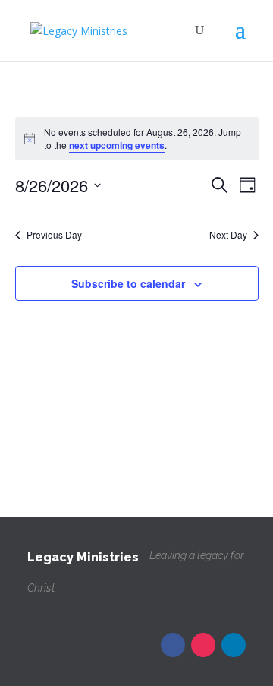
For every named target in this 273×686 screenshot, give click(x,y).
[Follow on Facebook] (173, 645)
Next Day (228, 235)
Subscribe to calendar (128, 283)
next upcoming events (117, 145)
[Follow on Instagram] (203, 645)
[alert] (137, 138)
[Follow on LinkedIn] (233, 645)
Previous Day (54, 235)
